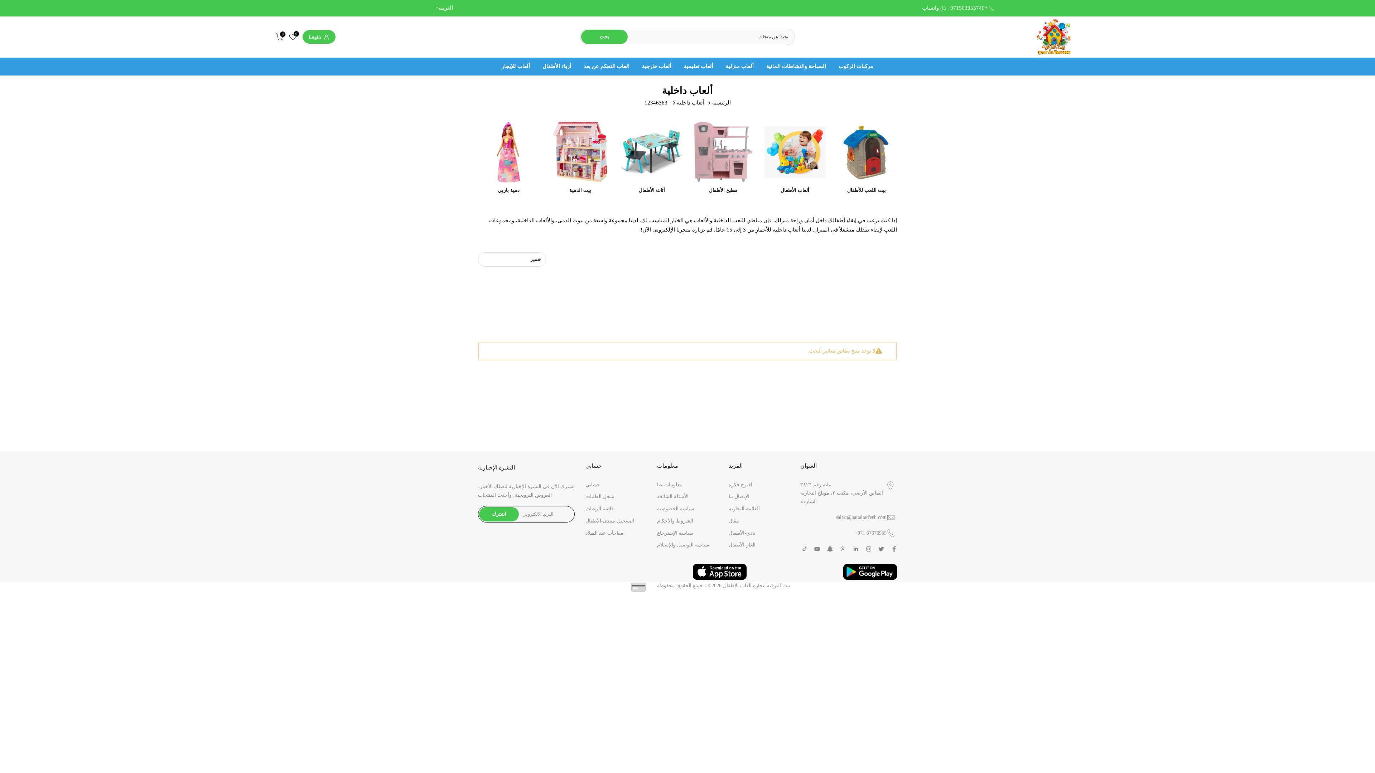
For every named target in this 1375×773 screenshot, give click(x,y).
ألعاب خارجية (656, 66)
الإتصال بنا (739, 496)
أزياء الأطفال (556, 66)
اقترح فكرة (740, 484)
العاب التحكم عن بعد (606, 66)
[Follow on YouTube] (817, 549)
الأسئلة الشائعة (673, 496)
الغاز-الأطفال (742, 545)
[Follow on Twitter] (881, 549)
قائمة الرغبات (599, 508)
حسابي (592, 484)
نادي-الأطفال (742, 533)
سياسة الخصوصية (675, 508)
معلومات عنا (670, 484)
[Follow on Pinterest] (842, 549)
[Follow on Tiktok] (804, 549)
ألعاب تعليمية (698, 66)
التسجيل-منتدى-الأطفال (609, 521)
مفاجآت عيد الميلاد (604, 533)
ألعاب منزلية (740, 66)
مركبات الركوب (856, 66)
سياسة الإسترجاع (675, 533)
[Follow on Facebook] (894, 549)
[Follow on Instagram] (868, 549)
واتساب (930, 8)
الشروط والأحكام (675, 521)
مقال (734, 521)
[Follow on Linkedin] (855, 549)
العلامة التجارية (744, 508)
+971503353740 (969, 8)
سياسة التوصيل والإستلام (683, 545)
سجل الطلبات (599, 496)
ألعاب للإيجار (516, 66)
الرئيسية (721, 103)
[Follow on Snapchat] (830, 549)
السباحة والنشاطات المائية (796, 66)
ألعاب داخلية (690, 103)
